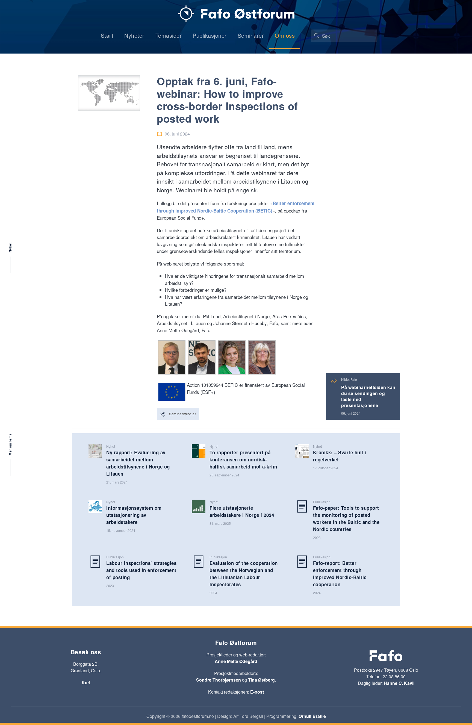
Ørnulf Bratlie (312, 716)
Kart (86, 682)
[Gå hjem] (236, 13)
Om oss (285, 35)
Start (107, 35)
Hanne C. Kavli (399, 683)
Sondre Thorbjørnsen (218, 680)
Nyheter (134, 35)
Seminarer (251, 35)
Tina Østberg (261, 680)
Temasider (168, 35)
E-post (257, 692)
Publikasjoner (210, 35)
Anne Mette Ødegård (236, 661)
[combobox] (344, 36)
